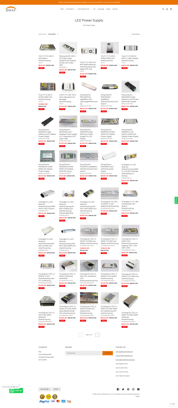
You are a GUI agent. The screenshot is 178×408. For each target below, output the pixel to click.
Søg (39, 351)
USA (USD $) (44, 389)
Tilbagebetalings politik (46, 357)
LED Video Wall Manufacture (125, 360)
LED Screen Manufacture (124, 355)
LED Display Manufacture (124, 351)
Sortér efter (42, 34)
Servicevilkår (42, 360)
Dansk (56, 389)
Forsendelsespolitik (44, 354)
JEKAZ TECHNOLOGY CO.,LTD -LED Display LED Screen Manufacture (115, 394)
